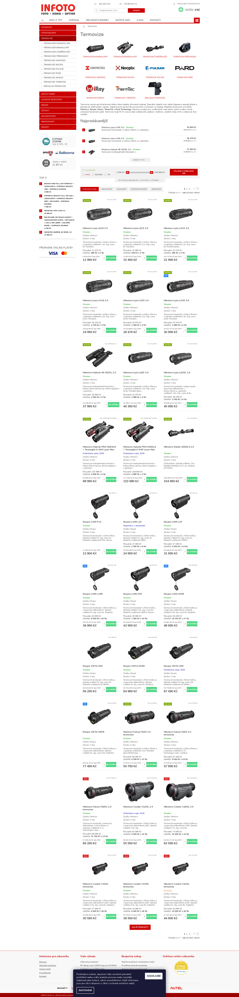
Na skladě (90, 170)
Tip (109, 175)
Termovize (47, 38)
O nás (140, 20)
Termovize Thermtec (55, 82)
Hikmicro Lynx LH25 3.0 (118, 138)
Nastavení (85, 990)
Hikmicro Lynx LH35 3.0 (118, 127)
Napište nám (122, 20)
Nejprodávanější (139, 189)
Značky (45, 127)
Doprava (74, 20)
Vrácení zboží (45, 969)
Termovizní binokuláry (56, 47)
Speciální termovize (55, 86)
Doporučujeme (90, 189)
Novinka (99, 175)
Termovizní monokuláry (57, 43)
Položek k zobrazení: (184, 172)
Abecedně (156, 189)
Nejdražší (121, 189)
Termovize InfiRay (53, 77)
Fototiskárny (48, 33)
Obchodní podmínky (97, 20)
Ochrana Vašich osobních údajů (134, 969)
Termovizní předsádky (56, 56)
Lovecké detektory (51, 99)
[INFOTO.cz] (58, 8)
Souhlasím (153, 976)
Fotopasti (46, 27)
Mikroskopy (47, 121)
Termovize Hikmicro (55, 60)
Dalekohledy (48, 116)
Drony (44, 105)
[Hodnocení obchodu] (181, 967)
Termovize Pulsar (54, 69)
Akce (87, 175)
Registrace (194, 4)
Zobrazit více (139, 160)
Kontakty (155, 20)
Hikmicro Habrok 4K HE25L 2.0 (121, 149)
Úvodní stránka (42, 20)
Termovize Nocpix (53, 64)
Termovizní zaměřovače (57, 52)
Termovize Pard (52, 73)
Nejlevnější (107, 189)
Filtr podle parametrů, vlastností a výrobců (138, 180)
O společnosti (44, 973)
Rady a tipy (55, 20)
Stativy (45, 110)
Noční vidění (48, 94)
